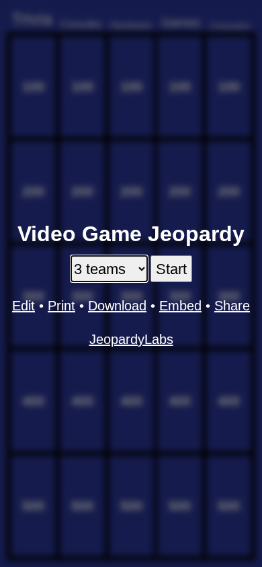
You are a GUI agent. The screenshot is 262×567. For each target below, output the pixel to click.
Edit (23, 305)
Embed (180, 305)
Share (232, 305)
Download (117, 305)
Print (61, 305)
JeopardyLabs (131, 339)
